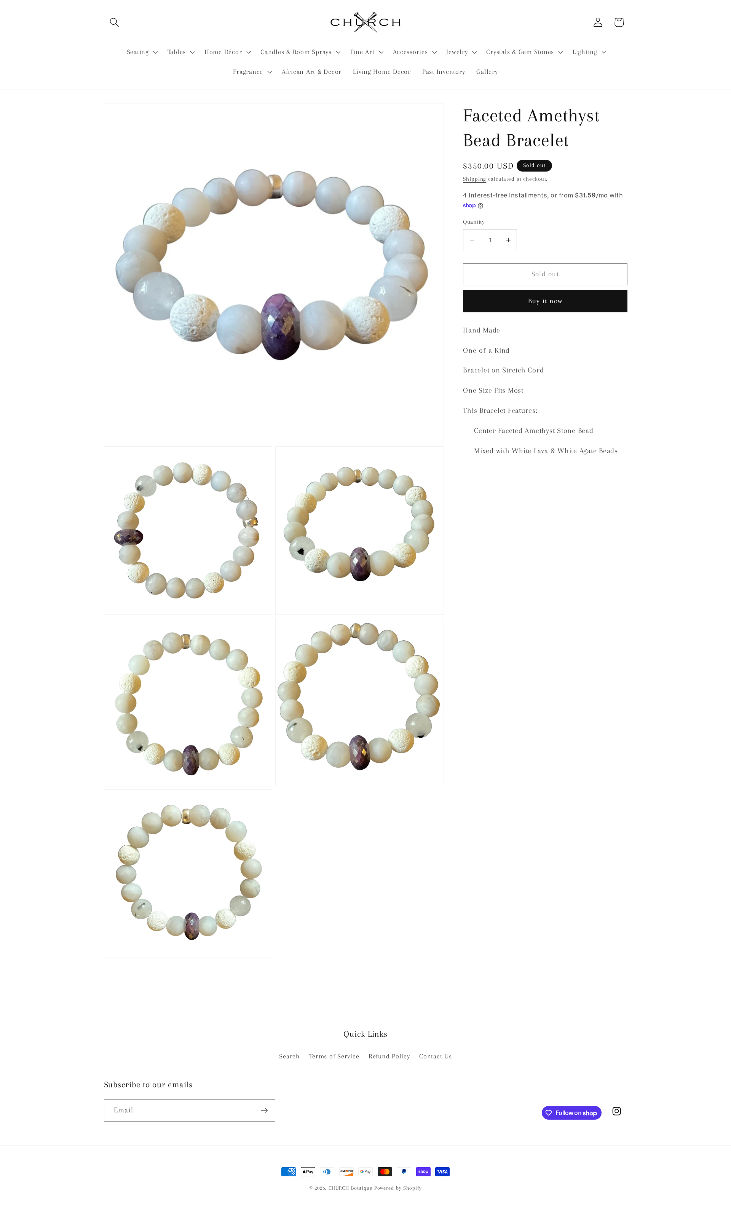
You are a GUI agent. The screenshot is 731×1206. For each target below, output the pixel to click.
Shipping (474, 179)
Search (289, 1056)
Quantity (474, 221)
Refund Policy (389, 1056)
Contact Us (435, 1056)
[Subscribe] (264, 1110)
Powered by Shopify (398, 1188)
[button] (114, 22)
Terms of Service (334, 1056)
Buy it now (545, 301)
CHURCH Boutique (350, 1188)
